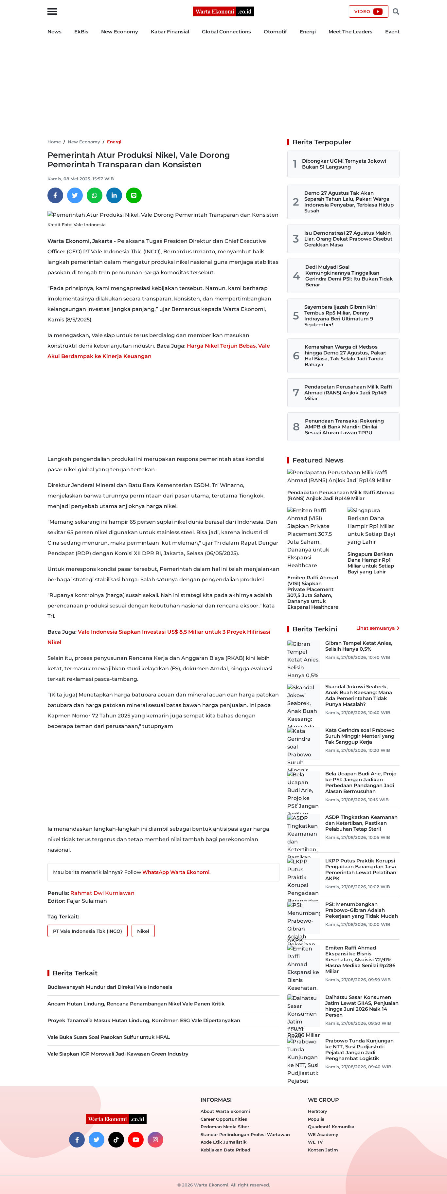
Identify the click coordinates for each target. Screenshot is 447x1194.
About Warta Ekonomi (225, 1111)
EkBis (81, 31)
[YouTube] (136, 1140)
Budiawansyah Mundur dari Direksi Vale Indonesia (109, 987)
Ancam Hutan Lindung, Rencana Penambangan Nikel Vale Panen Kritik (136, 1004)
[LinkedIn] (114, 195)
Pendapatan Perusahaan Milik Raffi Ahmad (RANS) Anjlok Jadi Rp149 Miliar (348, 393)
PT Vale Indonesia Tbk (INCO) (87, 931)
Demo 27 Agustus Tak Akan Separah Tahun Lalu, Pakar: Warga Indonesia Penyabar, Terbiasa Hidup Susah (349, 202)
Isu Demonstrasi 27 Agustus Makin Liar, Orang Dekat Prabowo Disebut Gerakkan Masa (348, 239)
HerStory (317, 1111)
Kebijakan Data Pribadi (226, 1149)
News (54, 31)
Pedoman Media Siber (225, 1126)
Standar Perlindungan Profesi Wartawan (245, 1134)
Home (54, 141)
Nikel (143, 931)
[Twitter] (75, 195)
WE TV (315, 1142)
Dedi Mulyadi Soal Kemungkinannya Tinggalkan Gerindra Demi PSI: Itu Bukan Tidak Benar (349, 276)
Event (392, 31)
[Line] (134, 195)
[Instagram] (155, 1140)
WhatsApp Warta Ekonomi (175, 872)
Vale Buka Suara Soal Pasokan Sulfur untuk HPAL (108, 1037)
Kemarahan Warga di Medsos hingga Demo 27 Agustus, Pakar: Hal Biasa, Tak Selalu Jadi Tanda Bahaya (345, 356)
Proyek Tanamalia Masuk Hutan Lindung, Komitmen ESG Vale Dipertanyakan (143, 1020)
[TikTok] (116, 1140)
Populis (316, 1119)
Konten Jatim (323, 1149)
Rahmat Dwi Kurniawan (102, 893)
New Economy (119, 31)
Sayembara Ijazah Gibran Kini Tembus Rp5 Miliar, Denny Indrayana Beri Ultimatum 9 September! (340, 316)
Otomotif (275, 31)
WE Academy (323, 1134)
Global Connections (226, 31)
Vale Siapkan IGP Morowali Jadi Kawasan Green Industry (117, 1054)
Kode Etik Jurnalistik (223, 1142)
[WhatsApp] (94, 195)
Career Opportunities (224, 1119)
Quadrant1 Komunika (331, 1126)
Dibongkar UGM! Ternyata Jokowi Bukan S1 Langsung (344, 164)
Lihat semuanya (375, 628)
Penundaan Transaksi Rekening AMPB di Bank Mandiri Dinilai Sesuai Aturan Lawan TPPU (344, 427)
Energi (308, 31)
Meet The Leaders (350, 31)
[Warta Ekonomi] (223, 11)
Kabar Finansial (170, 31)
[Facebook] (55, 195)
